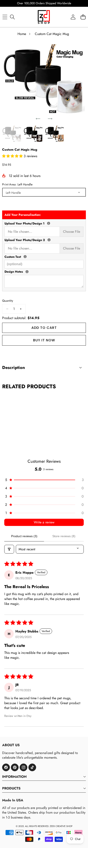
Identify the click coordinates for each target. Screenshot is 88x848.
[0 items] (83, 17)
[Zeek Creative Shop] (44, 16)
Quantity (7, 301)
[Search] (12, 17)
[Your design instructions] (27, 271)
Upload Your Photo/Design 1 (44, 223)
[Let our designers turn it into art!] (48, 223)
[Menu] (5, 17)
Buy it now (44, 340)
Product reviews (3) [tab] (24, 536)
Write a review (44, 522)
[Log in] (73, 17)
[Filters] (9, 549)
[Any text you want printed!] (25, 256)
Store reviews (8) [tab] (63, 536)
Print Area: (17, 184)
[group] (12, 134)
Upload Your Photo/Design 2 (44, 240)
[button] (38, 119)
